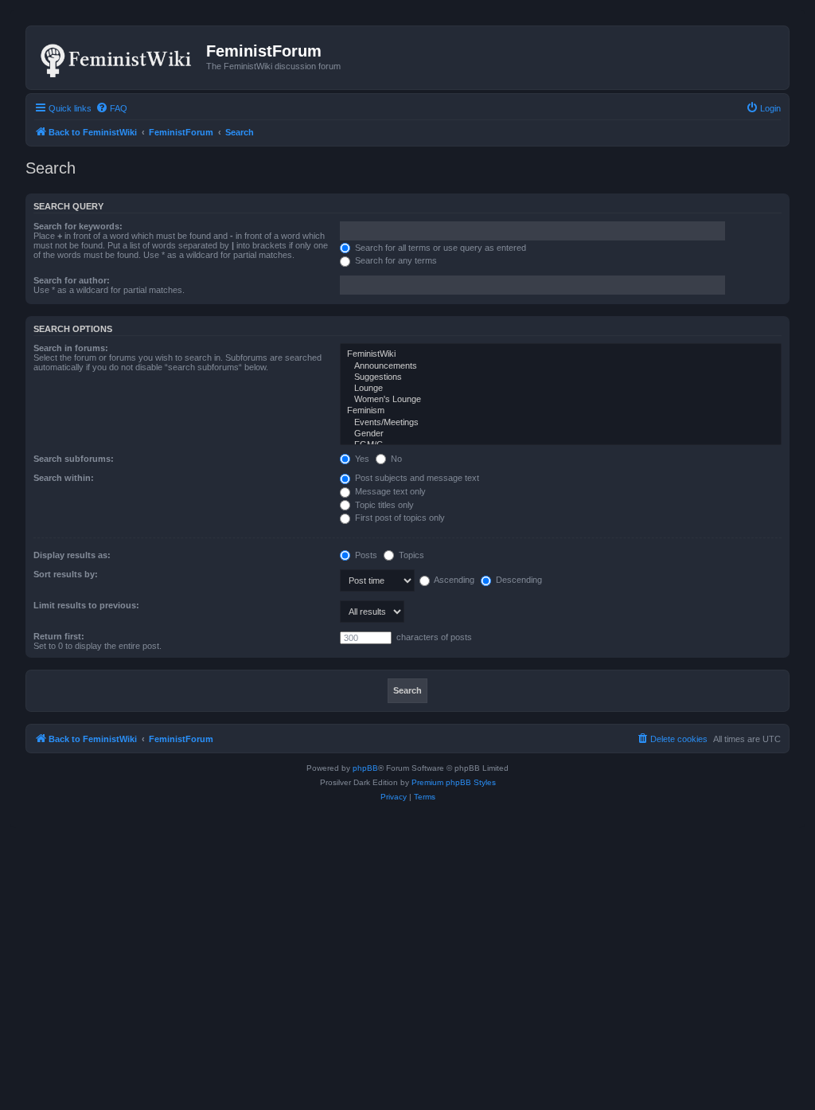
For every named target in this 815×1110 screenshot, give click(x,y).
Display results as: (72, 555)
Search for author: (71, 280)
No (395, 458)
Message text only (389, 491)
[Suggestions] (560, 377)
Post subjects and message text (416, 478)
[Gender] (560, 434)
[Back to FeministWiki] (118, 57)
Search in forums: (70, 348)
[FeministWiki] (560, 354)
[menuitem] (111, 108)
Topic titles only (383, 505)
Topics (410, 555)
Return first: (58, 636)
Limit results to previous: (86, 605)
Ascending (453, 579)
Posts (365, 555)
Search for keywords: (78, 226)
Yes (361, 458)
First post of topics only (399, 517)
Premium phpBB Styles (453, 782)
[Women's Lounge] (560, 399)
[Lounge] (560, 388)
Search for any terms (395, 260)
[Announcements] (560, 366)
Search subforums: (73, 458)
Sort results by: (65, 574)
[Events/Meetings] (560, 422)
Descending (517, 579)
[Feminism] (560, 410)
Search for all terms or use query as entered (439, 247)
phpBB (365, 768)
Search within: (63, 478)
